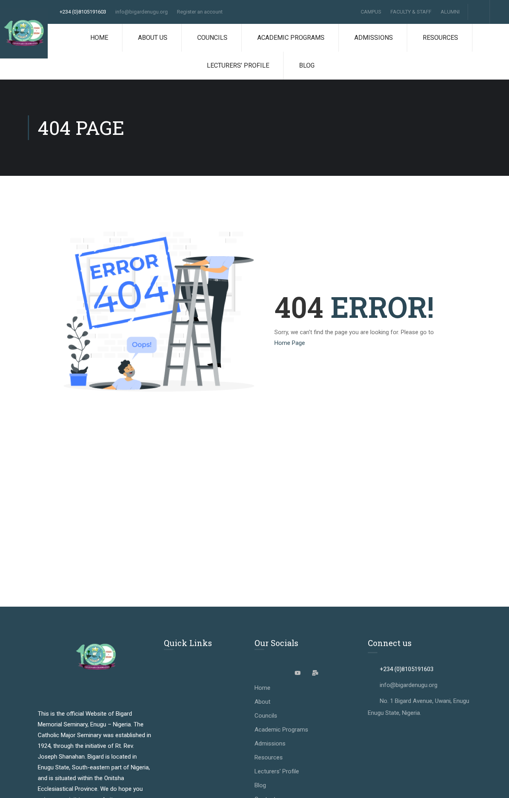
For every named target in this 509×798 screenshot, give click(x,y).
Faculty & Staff (410, 12)
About (262, 701)
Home (99, 37)
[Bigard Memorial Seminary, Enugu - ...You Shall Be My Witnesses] (24, 33)
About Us (152, 37)
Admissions (373, 37)
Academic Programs (290, 37)
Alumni (450, 12)
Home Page (289, 342)
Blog (307, 65)
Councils (212, 37)
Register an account (200, 12)
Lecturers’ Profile (238, 65)
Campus (371, 12)
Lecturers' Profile (276, 771)
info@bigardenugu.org (141, 12)
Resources (440, 37)
